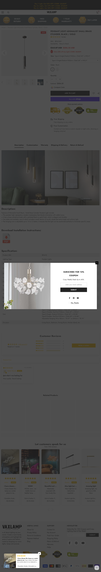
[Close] (96, 262)
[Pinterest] (74, 298)
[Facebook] (69, 298)
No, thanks (75, 303)
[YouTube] (78, 298)
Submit (74, 290)
